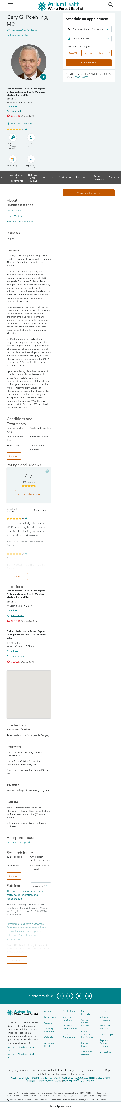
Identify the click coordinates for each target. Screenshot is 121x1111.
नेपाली (108, 1078)
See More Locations (21, 123)
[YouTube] (79, 996)
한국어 (92, 1078)
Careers (48, 1022)
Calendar (49, 1037)
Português (31, 1081)
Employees (105, 1011)
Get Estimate (69, 1011)
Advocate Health (49, 1044)
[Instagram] (88, 996)
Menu (10, 3)
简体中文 (35, 1078)
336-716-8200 (17, 110)
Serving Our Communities (70, 1027)
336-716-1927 (17, 656)
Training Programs (49, 1030)
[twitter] (69, 996)
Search (109, 1)
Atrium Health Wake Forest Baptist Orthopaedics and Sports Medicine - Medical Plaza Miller (26, 92)
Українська (74, 1081)
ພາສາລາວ (100, 1078)
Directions (12, 106)
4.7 (23, 129)
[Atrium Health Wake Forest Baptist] (23, 1013)
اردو (82, 1081)
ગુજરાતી (57, 1078)
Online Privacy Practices (85, 1022)
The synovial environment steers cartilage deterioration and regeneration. (25, 894)
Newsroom (50, 1017)
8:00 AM (73, 52)
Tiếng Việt (89, 1081)
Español (13, 1078)
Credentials (64, 177)
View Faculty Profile (88, 192)
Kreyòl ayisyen (67, 1078)
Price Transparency (69, 1036)
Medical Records (85, 1012)
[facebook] (60, 996)
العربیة (21, 1078)
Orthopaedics (14, 210)
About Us (49, 1011)
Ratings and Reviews (32, 177)
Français (48, 1078)
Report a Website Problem (104, 1043)
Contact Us (105, 1051)
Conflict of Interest (86, 1053)
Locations (47, 177)
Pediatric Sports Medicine (20, 221)
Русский (49, 1081)
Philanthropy (106, 1034)
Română (40, 1081)
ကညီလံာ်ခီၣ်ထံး (81, 1078)
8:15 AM (88, 52)
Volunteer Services (105, 1027)
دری (42, 1078)
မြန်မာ (27, 1078)
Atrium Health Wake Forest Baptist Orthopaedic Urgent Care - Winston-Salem (27, 634)
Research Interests (98, 178)
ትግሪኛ (65, 1081)
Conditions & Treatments (16, 177)
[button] (43, 77)
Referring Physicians (105, 1018)
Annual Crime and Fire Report (87, 1034)
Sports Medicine (15, 216)
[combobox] (89, 38)
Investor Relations (67, 1018)
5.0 (23, 518)
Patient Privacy (84, 1044)
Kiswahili (58, 1081)
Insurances (82, 177)
